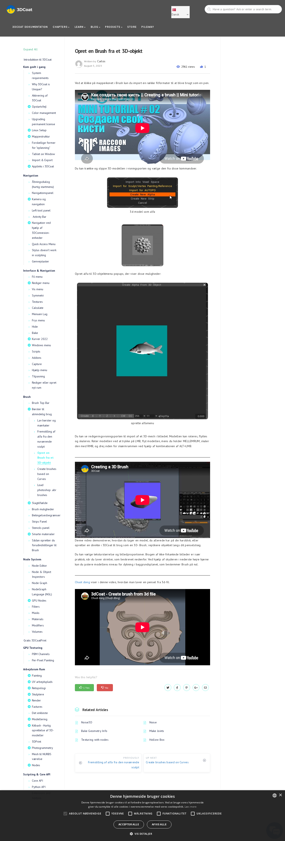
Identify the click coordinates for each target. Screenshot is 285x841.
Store (131, 26)
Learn (79, 26)
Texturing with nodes (94, 740)
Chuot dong (82, 582)
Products (113, 26)
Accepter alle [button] (129, 824)
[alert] (142, 815)
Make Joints (156, 731)
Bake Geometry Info (94, 731)
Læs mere (191, 806)
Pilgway (147, 26)
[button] (142, 834)
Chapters (60, 26)
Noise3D (86, 722)
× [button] (280, 795)
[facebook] (177, 688)
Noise (153, 722)
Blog (95, 26)
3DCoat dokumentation (30, 26)
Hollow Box (157, 740)
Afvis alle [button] (159, 824)
